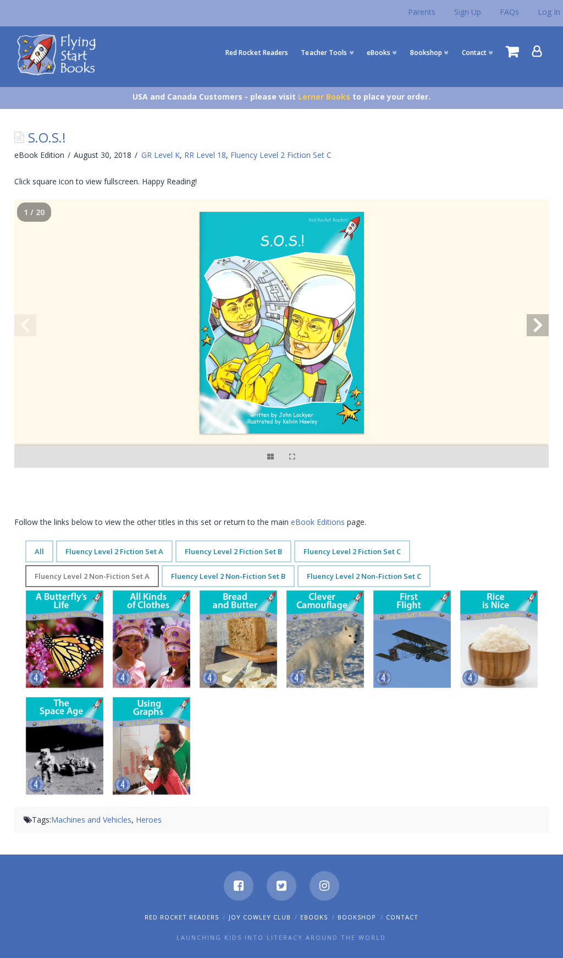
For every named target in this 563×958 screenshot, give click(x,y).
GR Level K (160, 155)
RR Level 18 (205, 155)
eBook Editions (318, 522)
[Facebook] (238, 886)
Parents (421, 12)
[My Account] (537, 51)
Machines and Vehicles (91, 819)
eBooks (314, 917)
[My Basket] (512, 51)
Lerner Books (324, 96)
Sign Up (467, 12)
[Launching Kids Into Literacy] (59, 54)
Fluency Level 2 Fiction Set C (281, 155)
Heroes (149, 819)
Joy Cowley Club (260, 917)
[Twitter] (281, 886)
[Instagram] (324, 886)
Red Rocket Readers (182, 917)
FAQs (509, 12)
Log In (549, 12)
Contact (402, 917)
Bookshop (357, 917)
